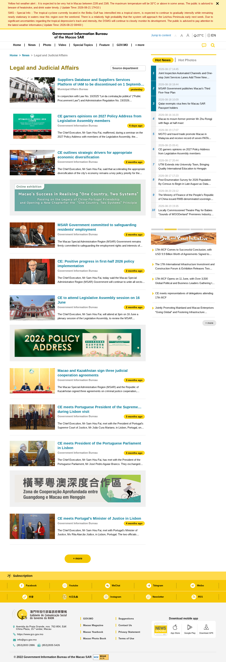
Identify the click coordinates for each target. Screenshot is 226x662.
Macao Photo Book (94, 638)
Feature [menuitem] (104, 44)
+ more (205, 322)
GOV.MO (88, 618)
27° (200, 35)
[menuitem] (32, 45)
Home (14, 55)
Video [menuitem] (62, 44)
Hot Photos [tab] (187, 60)
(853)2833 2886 (26, 645)
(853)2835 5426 (51, 645)
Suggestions (126, 618)
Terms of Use (126, 638)
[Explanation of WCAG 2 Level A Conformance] (101, 656)
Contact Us (125, 625)
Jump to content (161, 35)
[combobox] (128, 68)
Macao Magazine (93, 625)
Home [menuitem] (17, 44)
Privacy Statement (129, 632)
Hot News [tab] (163, 60)
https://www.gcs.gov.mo (30, 634)
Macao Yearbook (93, 632)
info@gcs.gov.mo (27, 639)
